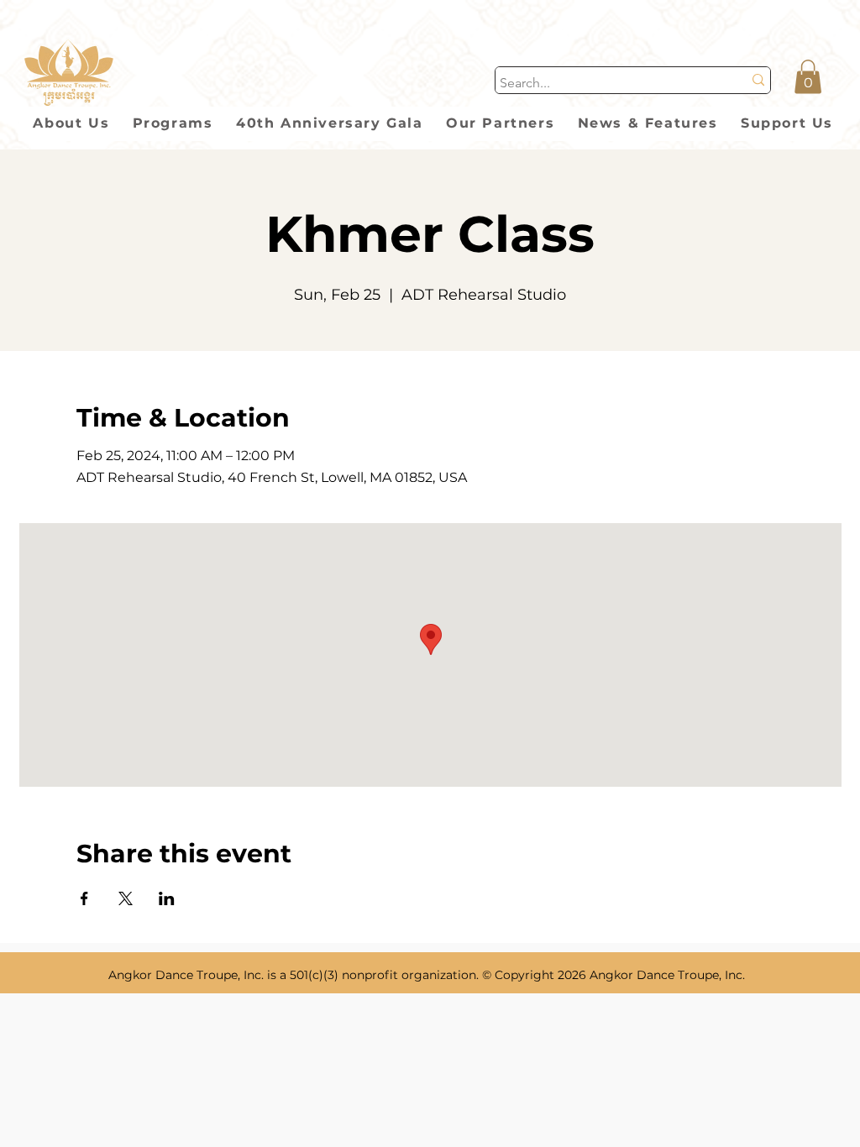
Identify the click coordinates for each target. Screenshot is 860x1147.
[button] (808, 77)
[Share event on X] (126, 898)
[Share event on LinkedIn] (167, 898)
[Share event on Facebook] (84, 898)
